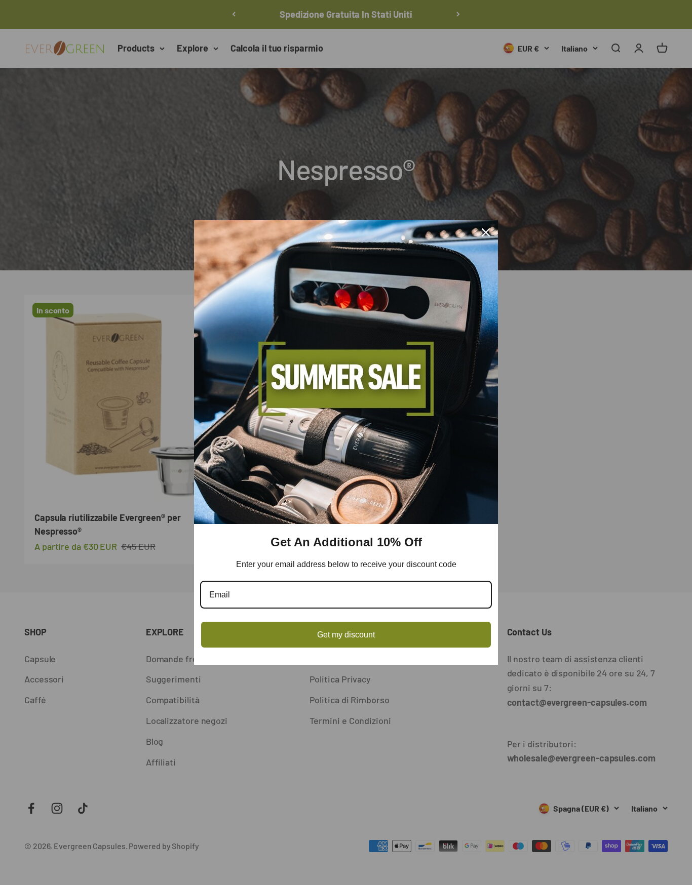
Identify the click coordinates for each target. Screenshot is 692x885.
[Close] (486, 232)
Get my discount (346, 634)
